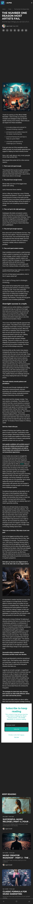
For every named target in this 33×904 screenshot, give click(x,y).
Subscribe (16, 729)
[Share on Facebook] (7, 30)
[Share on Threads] (14, 30)
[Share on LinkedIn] (18, 30)
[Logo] (2, 3)
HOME (22, 464)
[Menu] (31, 2)
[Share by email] (3, 30)
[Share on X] (11, 30)
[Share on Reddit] (22, 30)
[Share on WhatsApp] (26, 30)
